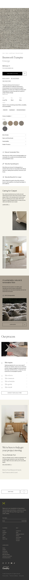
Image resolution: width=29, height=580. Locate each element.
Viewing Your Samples (7, 556)
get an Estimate (15, 78)
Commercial (5, 552)
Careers (4, 549)
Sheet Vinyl (4, 538)
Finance (17, 535)
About (3, 548)
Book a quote (6, 78)
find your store (6, 81)
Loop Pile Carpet (12, 53)
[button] (22, 46)
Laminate (4, 532)
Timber (4, 534)
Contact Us (18, 530)
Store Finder (18, 537)
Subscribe (24, 520)
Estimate (18, 538)
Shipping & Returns (20, 534)
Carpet (7, 53)
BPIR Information (6, 554)
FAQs (17, 532)
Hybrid (3, 537)
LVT (3, 535)
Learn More (5, 204)
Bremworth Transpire (19, 53)
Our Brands (4, 551)
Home (3, 53)
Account (18, 540)
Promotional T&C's (6, 557)
